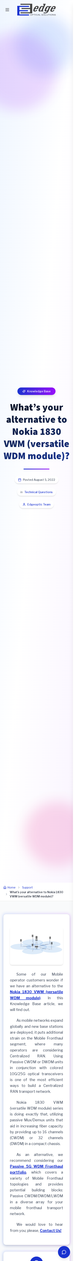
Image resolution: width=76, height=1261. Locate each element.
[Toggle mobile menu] (7, 10)
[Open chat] (64, 1252)
